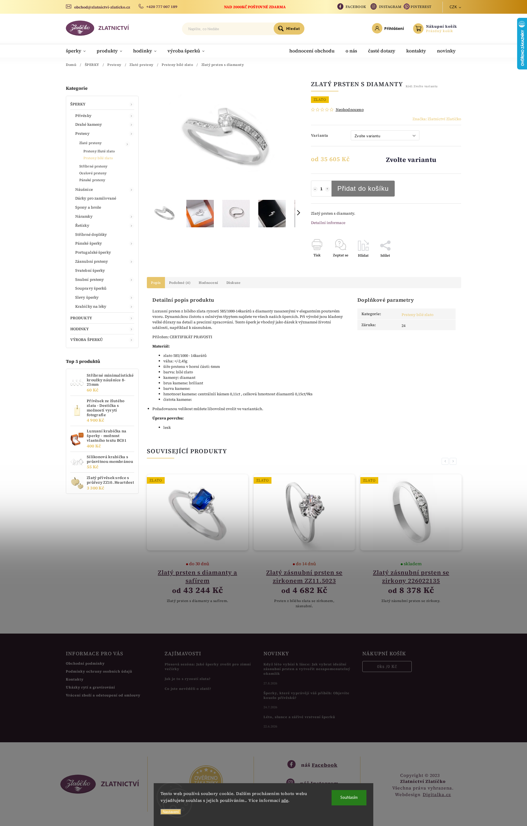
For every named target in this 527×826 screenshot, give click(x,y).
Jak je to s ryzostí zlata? (188, 678)
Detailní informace (328, 222)
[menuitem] (78, 51)
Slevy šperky (87, 297)
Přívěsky (83, 115)
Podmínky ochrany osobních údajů (99, 671)
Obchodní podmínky (85, 663)
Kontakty (74, 679)
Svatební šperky (90, 270)
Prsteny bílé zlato (98, 158)
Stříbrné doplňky (91, 234)
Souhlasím (349, 797)
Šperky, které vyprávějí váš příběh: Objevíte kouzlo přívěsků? (306, 695)
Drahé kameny (88, 124)
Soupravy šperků (91, 288)
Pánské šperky (88, 243)
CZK (453, 7)
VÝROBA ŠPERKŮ (86, 339)
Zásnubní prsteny (91, 261)
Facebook (356, 6)
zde (284, 800)
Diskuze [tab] (233, 282)
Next (454, 461)
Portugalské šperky (93, 252)
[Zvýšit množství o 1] (327, 189)
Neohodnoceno (350, 109)
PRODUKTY (81, 318)
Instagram (390, 6)
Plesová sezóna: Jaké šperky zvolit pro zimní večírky (208, 666)
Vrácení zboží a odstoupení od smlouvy (103, 695)
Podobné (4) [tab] (180, 282)
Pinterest (421, 6)
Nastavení (171, 812)
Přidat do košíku (363, 188)
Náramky (83, 216)
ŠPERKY (78, 104)
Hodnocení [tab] (208, 282)
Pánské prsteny (92, 180)
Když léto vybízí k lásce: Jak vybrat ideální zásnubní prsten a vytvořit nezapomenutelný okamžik (307, 669)
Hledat (293, 28)
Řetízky (82, 225)
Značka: (437, 119)
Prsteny (82, 133)
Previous (446, 461)
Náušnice (84, 189)
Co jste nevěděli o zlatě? (188, 688)
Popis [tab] (156, 282)
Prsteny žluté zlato (99, 151)
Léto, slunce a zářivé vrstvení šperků (299, 717)
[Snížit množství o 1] (315, 189)
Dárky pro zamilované (95, 198)
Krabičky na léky (90, 306)
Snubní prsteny (89, 279)
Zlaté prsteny (90, 143)
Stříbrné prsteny (93, 166)
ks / (387, 666)
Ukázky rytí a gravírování (90, 687)
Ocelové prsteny (93, 173)
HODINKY (79, 329)
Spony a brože (88, 207)
